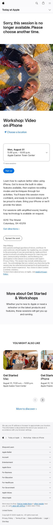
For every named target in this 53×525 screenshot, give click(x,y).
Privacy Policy (7, 518)
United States (7, 510)
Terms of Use (20, 518)
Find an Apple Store (24, 504)
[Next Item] (42, 399)
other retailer (39, 504)
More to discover (25, 408)
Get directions (10, 229)
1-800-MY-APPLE (18, 506)
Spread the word (12, 238)
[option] (25, 152)
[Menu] (49, 3)
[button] (36, 3)
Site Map (5, 522)
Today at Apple (10, 9)
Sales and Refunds (35, 518)
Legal (46, 518)
